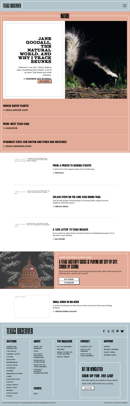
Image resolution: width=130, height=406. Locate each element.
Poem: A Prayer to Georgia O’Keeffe (72, 165)
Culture (10, 357)
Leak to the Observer (85, 350)
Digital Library (63, 357)
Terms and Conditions (120, 403)
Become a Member (111, 349)
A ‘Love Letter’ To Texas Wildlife (70, 229)
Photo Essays (12, 393)
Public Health (12, 385)
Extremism (11, 368)
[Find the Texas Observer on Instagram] (113, 331)
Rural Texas (12, 387)
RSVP (36, 394)
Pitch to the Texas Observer (86, 355)
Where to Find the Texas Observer (65, 353)
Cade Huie (12, 128)
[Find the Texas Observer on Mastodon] (117, 331)
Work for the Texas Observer (40, 366)
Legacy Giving (109, 352)
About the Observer (38, 347)
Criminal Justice (13, 354)
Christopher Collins (66, 311)
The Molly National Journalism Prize (41, 371)
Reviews (10, 390)
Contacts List (86, 346)
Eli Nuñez (60, 239)
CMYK (54, 403)
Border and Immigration (12, 347)
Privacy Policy (108, 403)
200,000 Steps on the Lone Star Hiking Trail (77, 197)
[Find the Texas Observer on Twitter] (108, 331)
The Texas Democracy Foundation (39, 355)
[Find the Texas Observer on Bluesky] (122, 331)
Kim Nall (59, 172)
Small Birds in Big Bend (66, 302)
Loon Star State (13, 379)
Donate (107, 346)
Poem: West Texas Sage (16, 124)
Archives (60, 349)
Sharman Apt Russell (38, 78)
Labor (9, 376)
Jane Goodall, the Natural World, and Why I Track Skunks (34, 50)
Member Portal (110, 355)
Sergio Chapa (61, 206)
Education (11, 359)
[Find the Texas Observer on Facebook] (104, 331)
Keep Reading (44, 81)
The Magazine (69, 283)
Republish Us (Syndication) (39, 361)
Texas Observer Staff (19, 146)
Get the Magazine (64, 346)
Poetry (9, 396)
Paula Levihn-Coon (17, 110)
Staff (36, 351)
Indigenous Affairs (14, 373)
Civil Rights (11, 351)
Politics (10, 382)
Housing (10, 371)
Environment (12, 362)
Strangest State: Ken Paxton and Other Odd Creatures (35, 142)
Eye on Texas (12, 365)
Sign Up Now (88, 388)
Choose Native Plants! (16, 106)
